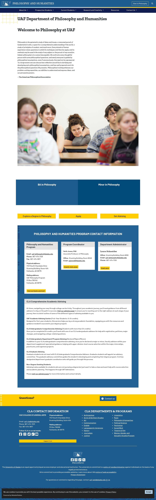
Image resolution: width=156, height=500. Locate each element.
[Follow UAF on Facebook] (72, 460)
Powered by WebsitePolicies (12, 495)
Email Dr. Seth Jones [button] (70, 267)
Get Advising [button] (120, 216)
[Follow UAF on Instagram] (75, 460)
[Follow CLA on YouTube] (37, 435)
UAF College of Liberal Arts (32, 415)
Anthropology (89, 415)
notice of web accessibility (106, 472)
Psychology (118, 425)
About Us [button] (22, 10)
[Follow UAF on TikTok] (80, 460)
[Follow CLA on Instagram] (25, 435)
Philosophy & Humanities (123, 420)
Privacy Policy (111, 492)
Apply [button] (78, 216)
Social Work (118, 428)
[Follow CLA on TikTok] (33, 435)
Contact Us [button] (130, 10)
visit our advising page (40, 374)
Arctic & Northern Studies (94, 418)
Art (85, 420)
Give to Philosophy (140, 3)
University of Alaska (13, 467)
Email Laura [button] (105, 268)
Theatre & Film (119, 430)
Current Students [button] (67, 10)
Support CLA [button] (48, 441)
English (86, 425)
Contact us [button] (109, 398)
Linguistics (118, 415)
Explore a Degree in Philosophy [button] (37, 216)
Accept (148, 492)
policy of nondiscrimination (114, 467)
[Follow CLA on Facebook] (21, 435)
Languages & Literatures (93, 428)
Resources (114, 10)
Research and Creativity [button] (93, 10)
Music (116, 418)
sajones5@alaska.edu (77, 261)
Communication (90, 423)
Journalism (88, 433)
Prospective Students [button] (43, 10)
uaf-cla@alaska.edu (31, 421)
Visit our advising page (65, 311)
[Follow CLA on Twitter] (30, 435)
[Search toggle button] (152, 3)
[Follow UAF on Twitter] (83, 460)
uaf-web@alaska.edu (97, 480)
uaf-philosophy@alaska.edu (42, 254)
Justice (87, 436)
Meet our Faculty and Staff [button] (36, 291)
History (86, 430)
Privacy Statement (78, 475)
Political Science (120, 423)
